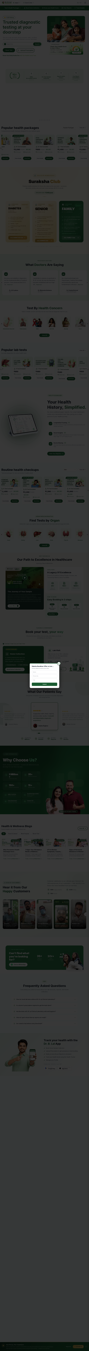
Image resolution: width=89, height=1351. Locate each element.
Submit (44, 684)
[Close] (58, 663)
